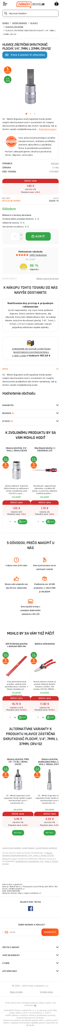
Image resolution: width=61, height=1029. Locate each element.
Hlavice (34, 23)
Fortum (55, 163)
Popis (5, 369)
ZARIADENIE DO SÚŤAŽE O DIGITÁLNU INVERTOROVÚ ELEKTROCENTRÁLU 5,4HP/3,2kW (31, 352)
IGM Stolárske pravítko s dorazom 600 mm (17, 645)
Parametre (7, 405)
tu (35, 1005)
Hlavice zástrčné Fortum (47, 278)
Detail (18, 833)
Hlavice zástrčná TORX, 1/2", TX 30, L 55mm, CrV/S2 (18, 762)
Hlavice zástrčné (14, 27)
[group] (16, 485)
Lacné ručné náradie (11, 848)
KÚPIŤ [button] (24, 522)
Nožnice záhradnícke (45, 643)
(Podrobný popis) (47, 129)
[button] (22, 521)
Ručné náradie (19, 23)
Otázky (7, 421)
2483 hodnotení (38, 255)
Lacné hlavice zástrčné (46, 848)
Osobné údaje (46, 992)
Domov (5, 23)
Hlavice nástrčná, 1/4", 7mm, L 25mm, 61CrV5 (16, 449)
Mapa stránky (16, 992)
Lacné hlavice (28, 848)
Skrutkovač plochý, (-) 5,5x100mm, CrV (44, 449)
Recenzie (8, 413)
